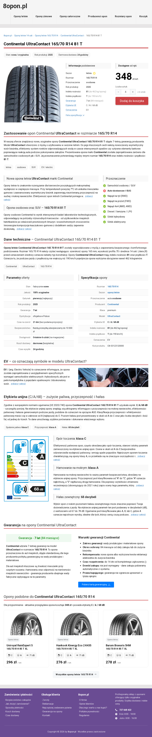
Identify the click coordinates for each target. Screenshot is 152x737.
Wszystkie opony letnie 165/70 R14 (74, 674)
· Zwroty (45, 700)
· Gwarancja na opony (51, 711)
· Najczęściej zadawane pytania (56, 707)
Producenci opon (97, 16)
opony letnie (113, 292)
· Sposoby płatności (13, 707)
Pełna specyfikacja (74, 115)
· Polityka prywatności (88, 711)
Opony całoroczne (70, 16)
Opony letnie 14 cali (23, 35)
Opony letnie (21, 16)
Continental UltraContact (72, 35)
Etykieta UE (71, 105)
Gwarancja (71, 101)
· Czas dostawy (11, 715)
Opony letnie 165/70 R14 (46, 35)
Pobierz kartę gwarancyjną (94, 584)
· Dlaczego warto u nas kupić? (92, 707)
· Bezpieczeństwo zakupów (17, 700)
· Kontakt (45, 715)
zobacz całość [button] (24, 229)
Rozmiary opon (123, 16)
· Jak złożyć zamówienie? (16, 704)
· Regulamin (83, 715)
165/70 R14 (112, 286)
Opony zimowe (43, 16)
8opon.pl (15, 6)
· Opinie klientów (86, 704)
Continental (113, 304)
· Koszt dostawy (12, 711)
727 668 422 (125, 710)
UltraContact (113, 316)
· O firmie (82, 700)
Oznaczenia (71, 110)
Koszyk (143, 16)
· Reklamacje (47, 704)
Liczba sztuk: (121, 86)
